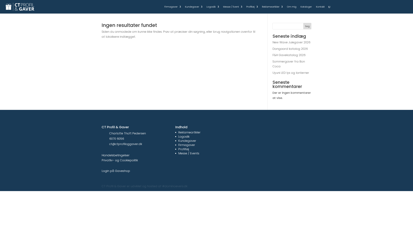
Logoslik (211, 7)
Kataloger (306, 7)
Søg (307, 26)
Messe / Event (231, 7)
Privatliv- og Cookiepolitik (120, 160)
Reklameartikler (270, 7)
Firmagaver (171, 7)
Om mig (291, 7)
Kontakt (320, 7)
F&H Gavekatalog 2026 (289, 55)
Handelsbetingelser (116, 155)
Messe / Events (188, 153)
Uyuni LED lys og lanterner (290, 73)
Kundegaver (192, 7)
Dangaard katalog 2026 (290, 49)
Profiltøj (250, 7)
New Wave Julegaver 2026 (291, 42)
